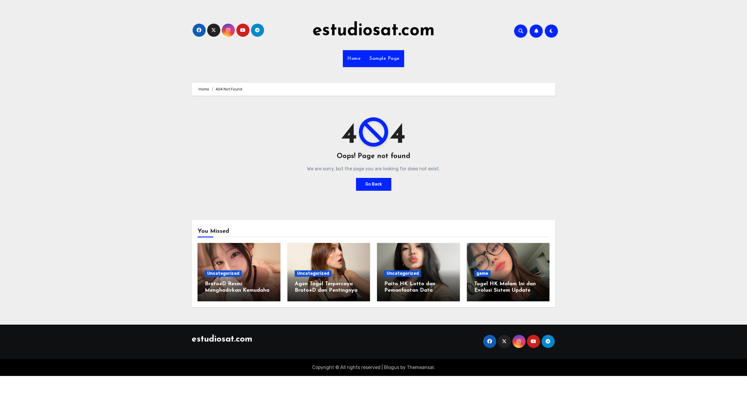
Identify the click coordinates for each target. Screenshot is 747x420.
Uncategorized (223, 273)
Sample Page (384, 58)
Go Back (373, 184)
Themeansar (420, 367)
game (482, 273)
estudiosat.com (374, 31)
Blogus (391, 367)
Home (354, 58)
